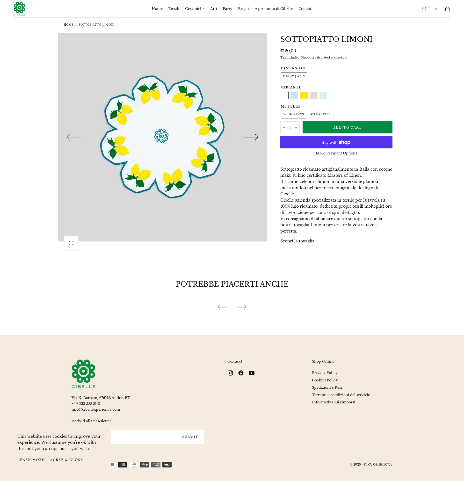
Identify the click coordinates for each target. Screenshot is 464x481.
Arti (213, 9)
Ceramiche (194, 9)
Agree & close (66, 460)
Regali (243, 9)
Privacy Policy (325, 373)
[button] (424, 9)
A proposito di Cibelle (274, 9)
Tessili (173, 9)
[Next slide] (251, 137)
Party (227, 9)
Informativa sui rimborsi (333, 402)
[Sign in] (436, 9)
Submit (190, 437)
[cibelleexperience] (84, 373)
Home (157, 9)
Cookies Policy (325, 380)
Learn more (30, 460)
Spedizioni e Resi (327, 387)
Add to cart (347, 127)
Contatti (305, 9)
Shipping (307, 57)
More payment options (336, 153)
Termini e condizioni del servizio (341, 395)
